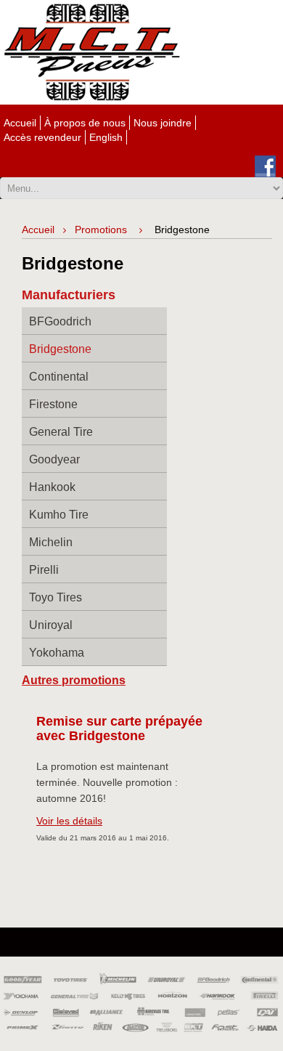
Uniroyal (51, 625)
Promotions (101, 229)
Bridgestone (60, 349)
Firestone (53, 404)
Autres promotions (74, 680)
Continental (59, 376)
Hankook (52, 487)
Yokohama (56, 652)
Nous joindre (163, 123)
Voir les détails (69, 821)
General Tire (61, 432)
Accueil (20, 123)
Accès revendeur (42, 137)
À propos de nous (85, 123)
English (106, 137)
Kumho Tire (59, 514)
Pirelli (44, 570)
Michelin (51, 542)
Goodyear (54, 459)
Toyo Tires (55, 597)
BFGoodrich (60, 321)
